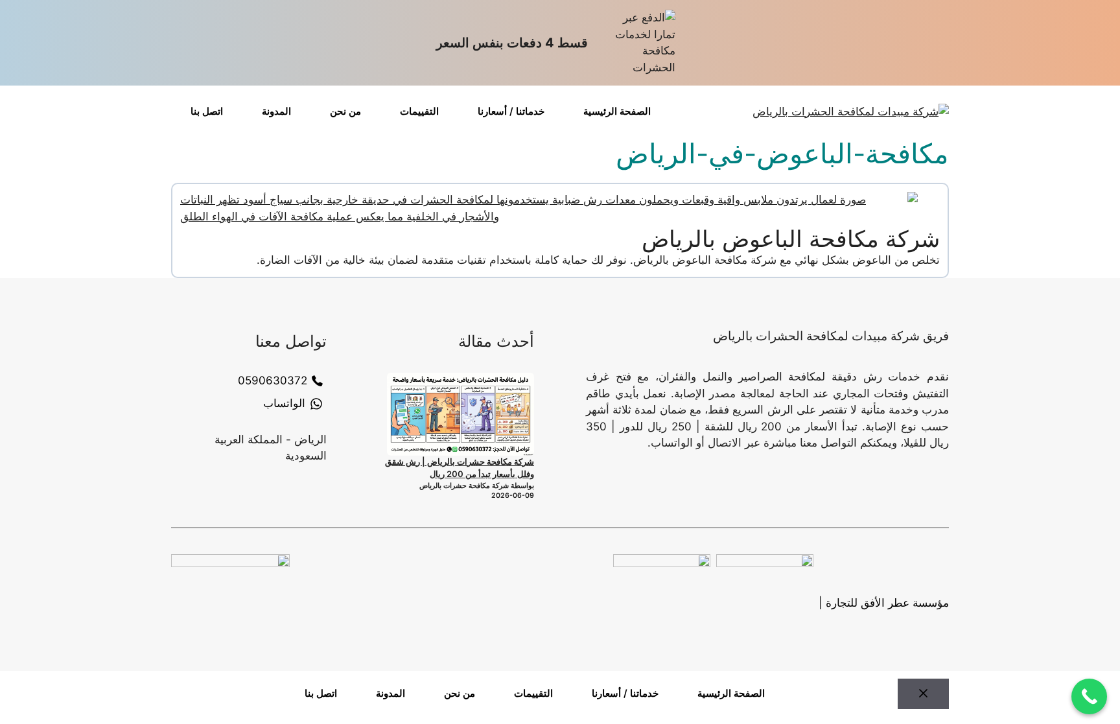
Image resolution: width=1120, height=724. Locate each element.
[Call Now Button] (1089, 696)
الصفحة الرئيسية (617, 111)
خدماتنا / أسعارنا (511, 111)
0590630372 (272, 380)
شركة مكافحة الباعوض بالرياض (791, 238)
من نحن (345, 111)
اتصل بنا (207, 111)
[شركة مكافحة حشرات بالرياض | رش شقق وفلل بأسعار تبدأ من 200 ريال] (460, 414)
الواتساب (284, 403)
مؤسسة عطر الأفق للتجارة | (884, 602)
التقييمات (419, 111)
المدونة (276, 111)
